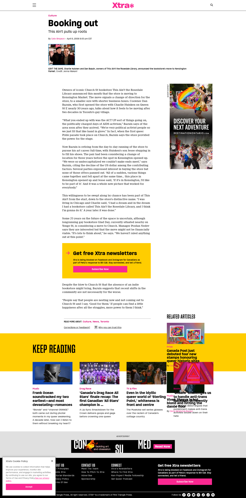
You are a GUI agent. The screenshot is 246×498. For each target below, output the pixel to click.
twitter (188, 495)
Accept (28, 487)
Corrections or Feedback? (77, 327)
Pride (170, 347)
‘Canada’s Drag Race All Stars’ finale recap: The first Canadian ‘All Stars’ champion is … (99, 399)
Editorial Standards (63, 475)
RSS (213, 495)
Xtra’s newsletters (121, 468)
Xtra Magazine (123, 5)
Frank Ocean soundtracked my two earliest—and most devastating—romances (52, 399)
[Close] (52, 461)
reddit (208, 495)
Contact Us (88, 465)
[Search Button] (211, 5)
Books (177, 388)
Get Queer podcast (121, 479)
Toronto (104, 321)
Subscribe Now (100, 269)
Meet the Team (89, 468)
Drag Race (85, 388)
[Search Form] (211, 5)
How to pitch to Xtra (92, 472)
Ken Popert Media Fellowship (127, 475)
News (96, 321)
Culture (52, 15)
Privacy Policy (61, 479)
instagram (198, 495)
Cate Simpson (58, 38)
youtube (193, 495)
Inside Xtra (59, 472)
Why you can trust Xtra (110, 327)
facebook (184, 495)
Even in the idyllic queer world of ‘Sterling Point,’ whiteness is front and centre (146, 399)
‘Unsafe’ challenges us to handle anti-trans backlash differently (192, 397)
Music (36, 388)
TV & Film (132, 388)
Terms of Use (60, 482)
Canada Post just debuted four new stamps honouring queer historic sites (183, 356)
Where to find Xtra (122, 472)
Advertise (86, 475)
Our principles (61, 468)
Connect (116, 465)
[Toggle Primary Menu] (34, 6)
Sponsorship (88, 479)
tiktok (203, 495)
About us (58, 465)
